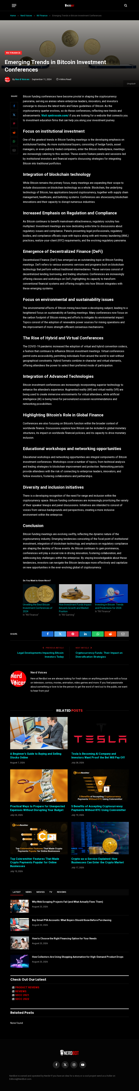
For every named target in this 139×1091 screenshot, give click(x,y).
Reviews (61, 892)
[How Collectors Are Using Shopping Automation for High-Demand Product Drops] (19, 961)
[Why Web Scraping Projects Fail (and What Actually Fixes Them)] (19, 906)
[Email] (14, 150)
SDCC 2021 (22, 995)
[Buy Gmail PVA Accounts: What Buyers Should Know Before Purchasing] (19, 924)
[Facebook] (14, 106)
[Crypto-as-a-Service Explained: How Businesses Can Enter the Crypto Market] (100, 838)
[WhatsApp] (14, 141)
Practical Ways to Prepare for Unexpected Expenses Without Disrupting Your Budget (37, 808)
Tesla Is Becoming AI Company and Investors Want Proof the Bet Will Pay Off (98, 755)
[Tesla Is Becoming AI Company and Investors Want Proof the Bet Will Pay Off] (100, 733)
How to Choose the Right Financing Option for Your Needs (64, 938)
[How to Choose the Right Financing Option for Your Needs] (19, 942)
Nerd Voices (22, 79)
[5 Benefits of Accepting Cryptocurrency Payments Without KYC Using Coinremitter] (100, 785)
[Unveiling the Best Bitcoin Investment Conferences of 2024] (39, 593)
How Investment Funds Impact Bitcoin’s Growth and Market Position (75, 608)
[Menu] (14, 5)
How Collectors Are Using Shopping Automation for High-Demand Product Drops (77, 956)
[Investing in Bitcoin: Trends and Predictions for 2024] (111, 593)
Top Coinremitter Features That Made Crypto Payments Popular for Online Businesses (34, 862)
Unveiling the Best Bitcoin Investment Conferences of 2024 (37, 608)
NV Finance (13, 52)
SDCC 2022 (22, 999)
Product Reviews (27, 987)
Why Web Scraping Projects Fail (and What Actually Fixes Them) (67, 901)
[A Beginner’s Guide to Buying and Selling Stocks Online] (39, 733)
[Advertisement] (69, 25)
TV (50, 892)
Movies (40, 892)
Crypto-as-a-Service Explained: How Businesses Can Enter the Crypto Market (97, 860)
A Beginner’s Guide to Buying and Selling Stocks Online (35, 755)
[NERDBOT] (69, 5)
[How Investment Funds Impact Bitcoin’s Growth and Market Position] (75, 593)
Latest (17, 892)
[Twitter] (14, 115)
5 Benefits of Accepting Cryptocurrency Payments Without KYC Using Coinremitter (98, 808)
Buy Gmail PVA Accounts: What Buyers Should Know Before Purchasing (71, 920)
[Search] (125, 5)
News (29, 892)
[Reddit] (14, 132)
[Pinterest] (14, 124)
